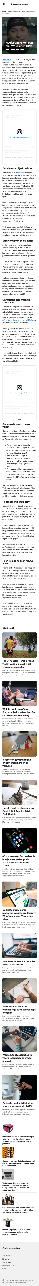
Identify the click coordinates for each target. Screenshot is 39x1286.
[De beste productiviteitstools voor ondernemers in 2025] (19, 1087)
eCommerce (7, 1256)
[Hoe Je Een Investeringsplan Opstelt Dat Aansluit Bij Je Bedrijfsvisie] (19, 792)
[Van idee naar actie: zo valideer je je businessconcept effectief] (19, 990)
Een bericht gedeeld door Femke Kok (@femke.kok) (19, 157)
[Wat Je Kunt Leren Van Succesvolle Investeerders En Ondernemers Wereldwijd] (19, 693)
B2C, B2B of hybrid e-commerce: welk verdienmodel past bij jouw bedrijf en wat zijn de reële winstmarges (18, 1210)
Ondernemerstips (19, 4)
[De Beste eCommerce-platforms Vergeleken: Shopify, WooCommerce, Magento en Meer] (19, 894)
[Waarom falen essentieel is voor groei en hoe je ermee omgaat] (19, 1039)
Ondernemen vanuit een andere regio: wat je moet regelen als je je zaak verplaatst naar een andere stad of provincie (18, 1140)
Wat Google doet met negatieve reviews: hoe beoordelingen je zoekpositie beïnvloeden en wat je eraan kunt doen (16, 1186)
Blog (4, 1268)
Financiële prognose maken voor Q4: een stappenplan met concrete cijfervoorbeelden (17, 1232)
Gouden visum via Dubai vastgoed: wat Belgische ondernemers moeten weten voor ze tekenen (18, 1163)
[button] (3, 4)
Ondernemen (7, 1262)
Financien (5, 1259)
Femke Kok (6, 59)
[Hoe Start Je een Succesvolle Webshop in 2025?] (19, 945)
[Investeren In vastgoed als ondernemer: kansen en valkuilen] (19, 744)
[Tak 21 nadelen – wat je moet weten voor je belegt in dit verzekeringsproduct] (19, 645)
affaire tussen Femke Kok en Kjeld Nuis (17, 320)
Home (4, 11)
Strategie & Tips (8, 1265)
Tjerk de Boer (19, 173)
